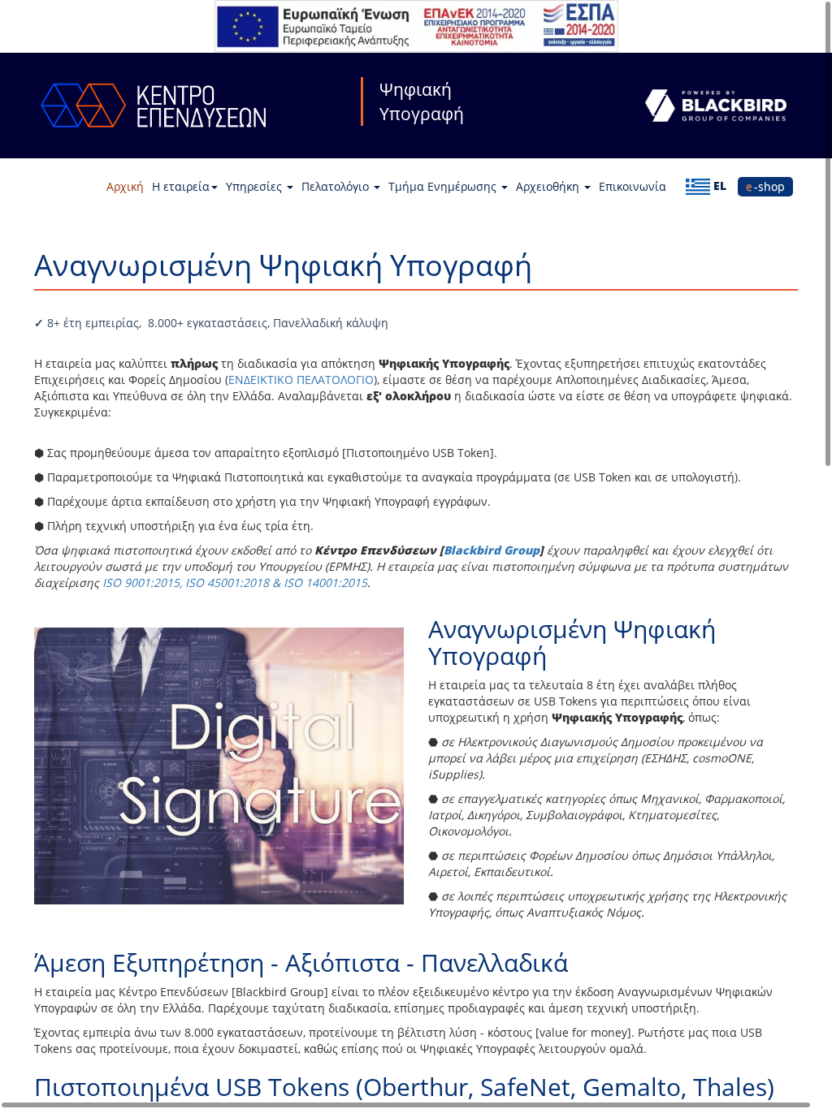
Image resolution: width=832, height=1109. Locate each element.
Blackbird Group (492, 550)
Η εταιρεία (181, 186)
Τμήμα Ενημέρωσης (444, 186)
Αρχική (125, 186)
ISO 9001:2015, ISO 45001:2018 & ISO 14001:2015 (234, 582)
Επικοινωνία (632, 186)
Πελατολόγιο (336, 186)
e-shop (765, 186)
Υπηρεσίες (255, 186)
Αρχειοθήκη (549, 186)
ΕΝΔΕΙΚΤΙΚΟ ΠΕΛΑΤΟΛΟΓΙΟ (301, 379)
